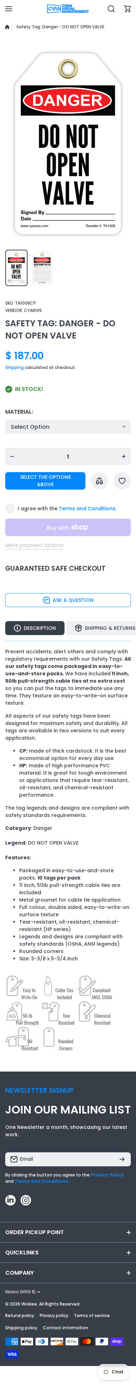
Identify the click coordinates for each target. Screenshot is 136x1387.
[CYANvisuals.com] (68, 8)
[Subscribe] (122, 1159)
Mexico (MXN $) (20, 1291)
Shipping (14, 367)
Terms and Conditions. (87, 508)
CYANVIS (33, 310)
